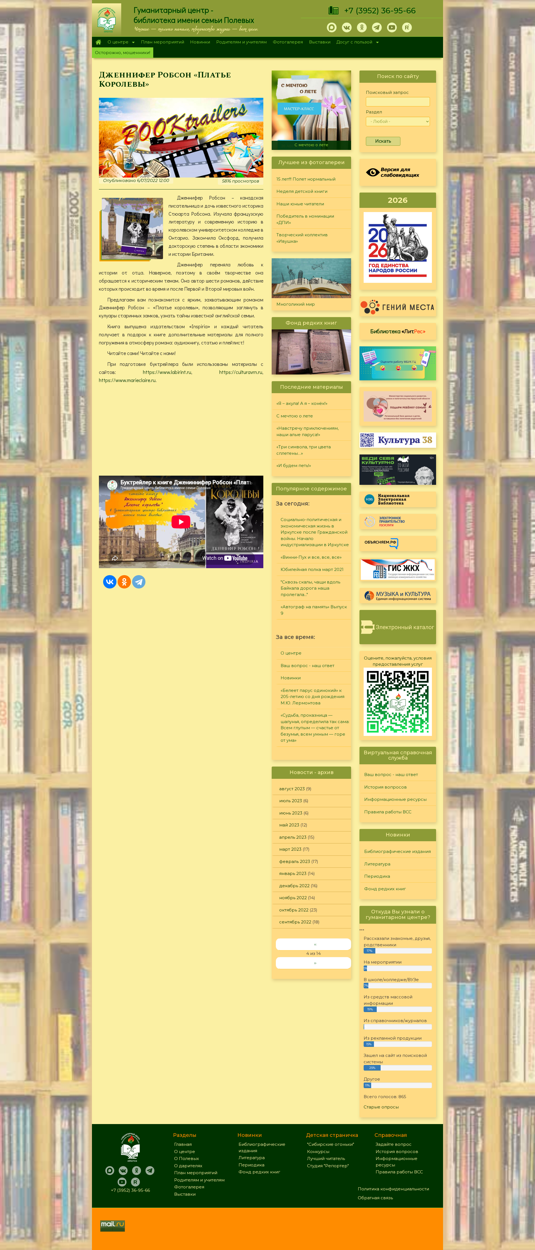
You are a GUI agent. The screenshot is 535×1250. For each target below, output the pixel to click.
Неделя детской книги (301, 191)
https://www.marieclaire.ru (127, 380)
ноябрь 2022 (293, 897)
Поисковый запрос (387, 92)
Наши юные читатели (300, 203)
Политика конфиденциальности (393, 1188)
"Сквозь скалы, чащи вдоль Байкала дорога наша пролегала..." (310, 588)
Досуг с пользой (353, 42)
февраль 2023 (294, 861)
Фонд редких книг (385, 888)
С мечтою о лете (294, 416)
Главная (98, 42)
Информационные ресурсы (395, 799)
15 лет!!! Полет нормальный (305, 179)
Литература (377, 864)
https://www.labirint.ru (167, 372)
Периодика (377, 876)
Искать (383, 141)
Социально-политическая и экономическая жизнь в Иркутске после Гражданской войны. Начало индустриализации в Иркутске (315, 532)
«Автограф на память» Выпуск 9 (314, 610)
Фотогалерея (288, 42)
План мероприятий (162, 42)
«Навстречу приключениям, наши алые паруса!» (312, 142)
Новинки (200, 42)
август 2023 (292, 788)
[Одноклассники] (124, 581)
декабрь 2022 (294, 885)
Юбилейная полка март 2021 (312, 569)
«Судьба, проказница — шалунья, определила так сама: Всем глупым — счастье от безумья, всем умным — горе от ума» (315, 727)
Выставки (319, 42)
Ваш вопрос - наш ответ (307, 665)
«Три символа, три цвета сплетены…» (303, 450)
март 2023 (290, 849)
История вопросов (385, 787)
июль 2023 (290, 800)
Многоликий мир (295, 304)
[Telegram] (138, 581)
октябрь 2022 (293, 910)
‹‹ (315, 944)
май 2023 (289, 825)
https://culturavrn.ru (240, 372)
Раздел (374, 112)
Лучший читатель (326, 1158)
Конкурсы (318, 1151)
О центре (116, 42)
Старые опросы (381, 1107)
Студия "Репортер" (328, 1165)
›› (315, 963)
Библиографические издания (397, 851)
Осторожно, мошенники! (122, 52)
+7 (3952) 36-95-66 (380, 10)
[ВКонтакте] (109, 581)
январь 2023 (293, 873)
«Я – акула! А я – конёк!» (301, 403)
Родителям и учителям (241, 42)
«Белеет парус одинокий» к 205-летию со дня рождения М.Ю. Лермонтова (312, 697)
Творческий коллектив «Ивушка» (302, 238)
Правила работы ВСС (388, 811)
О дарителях (188, 1165)
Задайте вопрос (394, 1144)
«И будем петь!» (293, 465)
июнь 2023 (290, 813)
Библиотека (397, 331)
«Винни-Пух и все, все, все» (311, 557)
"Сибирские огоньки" (330, 1144)
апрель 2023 (293, 837)
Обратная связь (375, 1197)
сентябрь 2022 (295, 922)
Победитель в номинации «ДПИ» (305, 219)
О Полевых (186, 1158)
